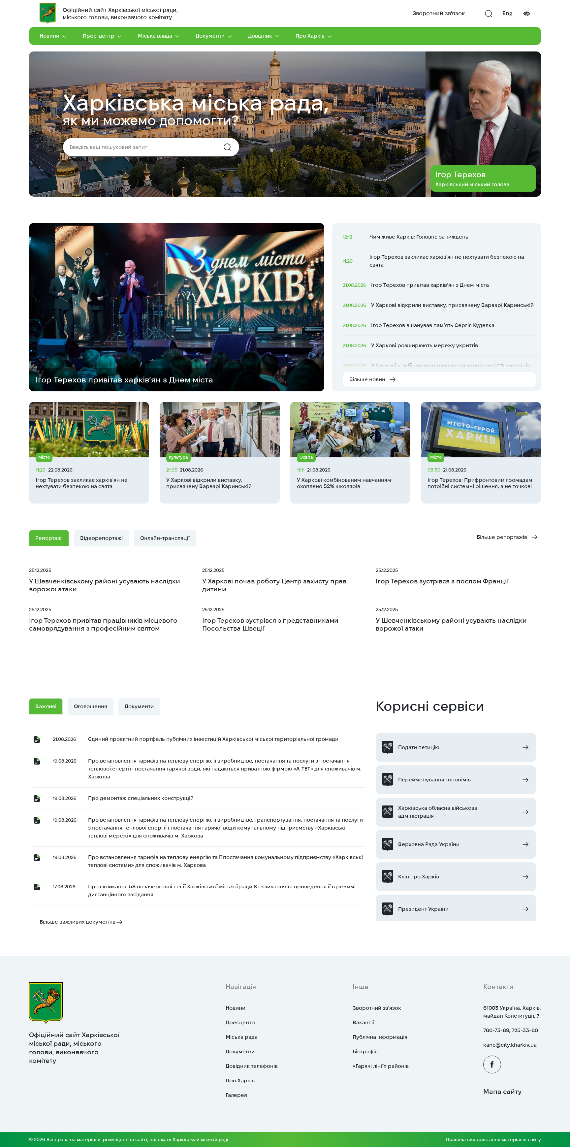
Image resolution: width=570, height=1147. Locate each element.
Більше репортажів (502, 537)
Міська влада (155, 36)
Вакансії (363, 1022)
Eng (507, 13)
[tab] (165, 538)
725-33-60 (525, 1030)
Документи (210, 36)
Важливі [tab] (45, 706)
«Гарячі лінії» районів (381, 1066)
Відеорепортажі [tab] (101, 538)
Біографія (365, 1051)
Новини (49, 36)
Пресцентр (240, 1022)
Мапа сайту (502, 1091)
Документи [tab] (139, 706)
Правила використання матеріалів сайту (493, 1139)
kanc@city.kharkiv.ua (510, 1045)
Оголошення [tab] (90, 706)
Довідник (260, 36)
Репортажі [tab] (49, 538)
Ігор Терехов (460, 174)
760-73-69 (496, 1030)
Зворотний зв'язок (439, 13)
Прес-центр (98, 36)
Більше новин (367, 379)
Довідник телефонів (252, 1066)
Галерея (236, 1095)
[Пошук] (488, 13)
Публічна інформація (380, 1037)
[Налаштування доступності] (526, 14)
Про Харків (310, 36)
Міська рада (242, 1037)
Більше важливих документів (77, 922)
